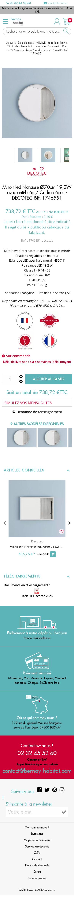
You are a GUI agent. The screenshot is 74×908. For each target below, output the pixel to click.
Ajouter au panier (49, 379)
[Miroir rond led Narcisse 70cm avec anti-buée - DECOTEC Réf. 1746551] (25, 155)
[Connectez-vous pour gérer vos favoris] (41, 169)
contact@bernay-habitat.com (37, 770)
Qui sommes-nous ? (37, 827)
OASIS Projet (26, 890)
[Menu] (5, 21)
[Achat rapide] (53, 554)
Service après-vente (37, 846)
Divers (37, 872)
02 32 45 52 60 (20, 3)
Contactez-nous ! (37, 745)
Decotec (37, 541)
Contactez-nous (57, 3)
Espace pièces (37, 878)
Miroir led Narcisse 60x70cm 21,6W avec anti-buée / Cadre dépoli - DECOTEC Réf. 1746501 (37, 547)
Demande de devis (37, 865)
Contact (37, 859)
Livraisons (37, 834)
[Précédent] (4, 523)
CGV (37, 853)
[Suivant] (69, 523)
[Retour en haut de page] (66, 896)
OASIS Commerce (45, 890)
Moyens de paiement (37, 840)
